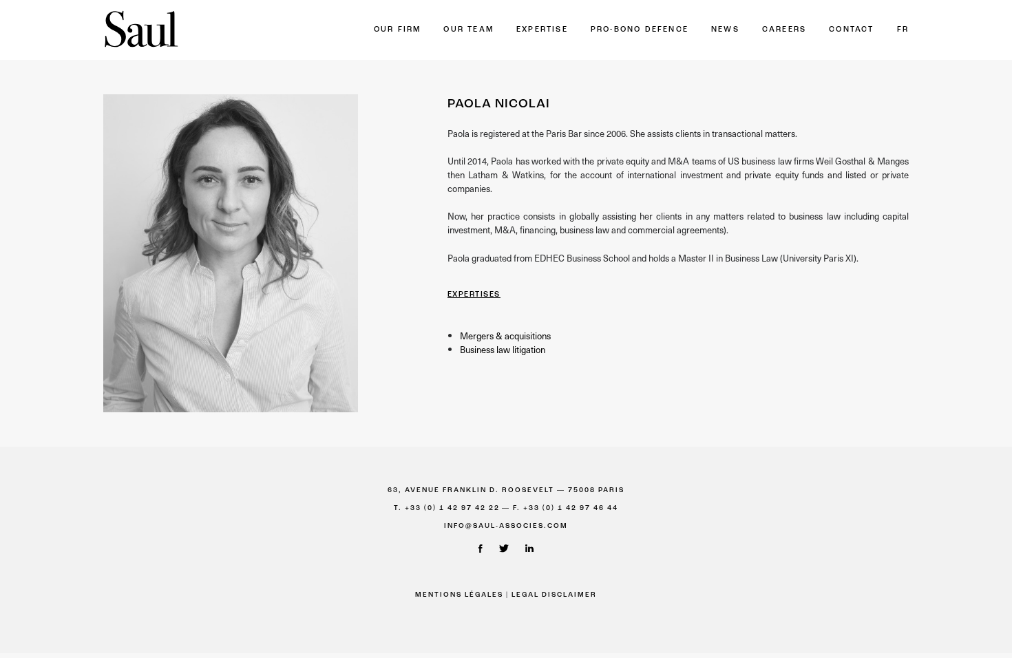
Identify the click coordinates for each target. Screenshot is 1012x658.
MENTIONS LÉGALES (459, 595)
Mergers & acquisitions (505, 335)
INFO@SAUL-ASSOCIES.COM (506, 526)
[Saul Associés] (141, 30)
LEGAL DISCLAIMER (554, 595)
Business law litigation (502, 349)
